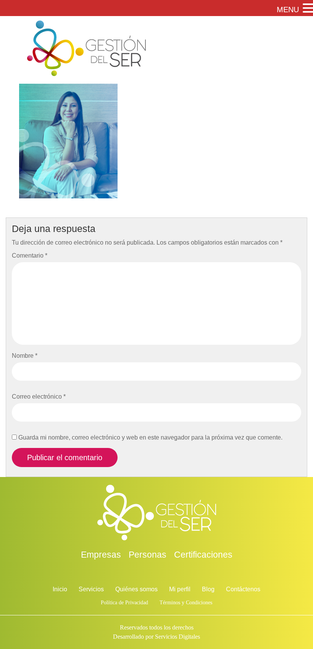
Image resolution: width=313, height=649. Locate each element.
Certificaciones (203, 555)
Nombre (24, 355)
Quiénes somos (136, 589)
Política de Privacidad (124, 602)
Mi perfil (179, 589)
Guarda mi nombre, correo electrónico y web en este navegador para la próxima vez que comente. (150, 437)
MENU (288, 9)
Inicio (60, 589)
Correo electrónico (39, 396)
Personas (147, 555)
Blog (208, 589)
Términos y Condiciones (186, 602)
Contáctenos (243, 589)
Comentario (29, 255)
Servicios (91, 589)
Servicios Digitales (177, 636)
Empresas (101, 555)
